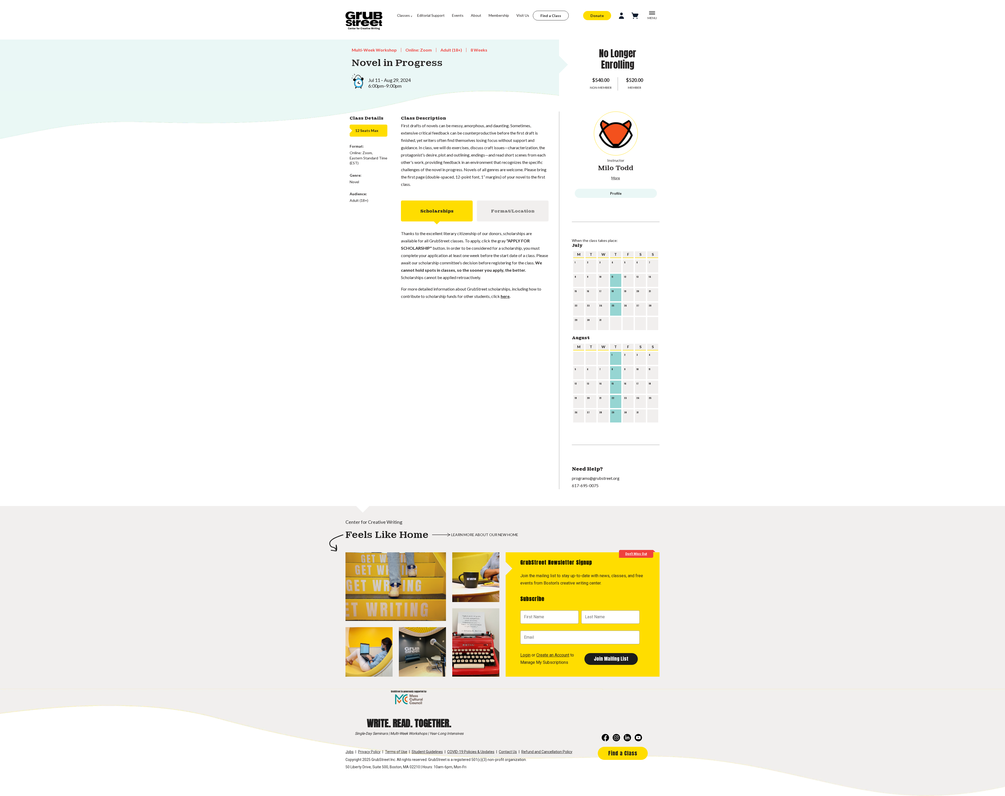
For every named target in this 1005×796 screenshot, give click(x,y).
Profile (616, 193)
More (615, 178)
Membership (499, 15)
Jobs (349, 752)
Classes (403, 15)
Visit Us (522, 15)
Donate (597, 15)
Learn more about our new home (484, 534)
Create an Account (552, 655)
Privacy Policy (369, 752)
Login (525, 655)
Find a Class (550, 15)
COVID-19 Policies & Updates (470, 752)
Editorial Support (431, 15)
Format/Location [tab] (512, 211)
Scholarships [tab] (437, 211)
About (476, 15)
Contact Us (508, 752)
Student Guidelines (427, 752)
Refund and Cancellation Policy (546, 752)
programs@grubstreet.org (595, 478)
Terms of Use (396, 752)
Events (458, 15)
